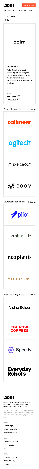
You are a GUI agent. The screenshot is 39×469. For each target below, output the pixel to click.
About (6, 448)
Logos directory (9, 445)
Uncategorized (17, 287)
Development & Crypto (20, 223)
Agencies (22, 10)
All (4, 10)
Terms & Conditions (11, 457)
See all (33, 109)
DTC (15, 10)
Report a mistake (10, 429)
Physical (14, 16)
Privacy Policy (9, 461)
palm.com (11, 66)
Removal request (10, 432)
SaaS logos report (11, 441)
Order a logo (29, 5)
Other (30, 10)
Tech (9, 10)
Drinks (13, 337)
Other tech (15, 265)
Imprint (6, 464)
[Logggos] (8, 5)
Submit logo (8, 426)
